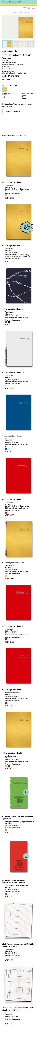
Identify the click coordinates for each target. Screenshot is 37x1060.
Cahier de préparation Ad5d (13, 246)
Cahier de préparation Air (12, 626)
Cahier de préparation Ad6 (12, 436)
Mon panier (24, 8)
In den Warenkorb (24, 96)
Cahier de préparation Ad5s (13, 372)
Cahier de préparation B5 (12, 690)
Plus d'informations (11, 111)
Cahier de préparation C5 (12, 753)
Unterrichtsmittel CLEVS (12, 2)
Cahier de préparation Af (12, 499)
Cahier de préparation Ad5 (12, 182)
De (33, 8)
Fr (36, 8)
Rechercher (29, 8)
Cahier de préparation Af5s (13, 563)
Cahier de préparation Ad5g (13, 309)
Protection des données (28, 13)
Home (16, 13)
